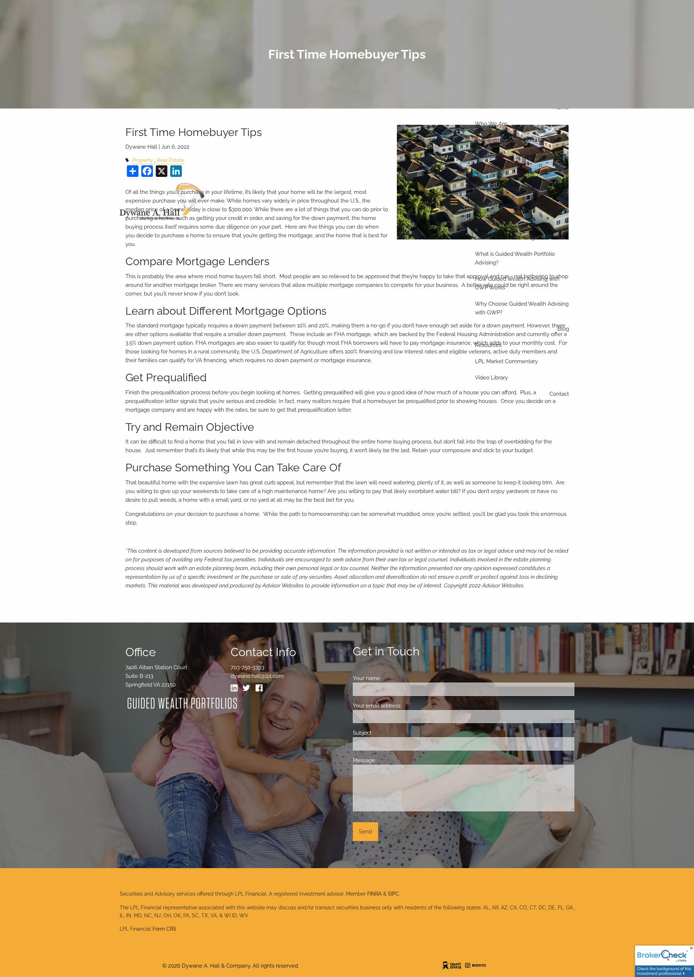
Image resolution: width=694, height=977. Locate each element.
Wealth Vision (533, 156)
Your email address (403, 705)
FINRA (374, 894)
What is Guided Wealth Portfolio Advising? (515, 258)
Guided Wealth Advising (505, 237)
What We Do (491, 172)
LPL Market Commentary (506, 361)
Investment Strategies (502, 189)
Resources (488, 345)
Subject (388, 733)
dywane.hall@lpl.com (257, 676)
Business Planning (497, 221)
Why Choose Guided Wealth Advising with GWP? (522, 308)
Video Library (491, 377)
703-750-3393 (247, 667)
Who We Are (491, 123)
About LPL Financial (535, 140)
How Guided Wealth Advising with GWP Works (517, 283)
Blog (563, 329)
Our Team (487, 140)
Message (390, 760)
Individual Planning (498, 205)
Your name (393, 678)
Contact (559, 394)
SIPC (393, 894)
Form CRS (164, 929)
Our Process (490, 156)
